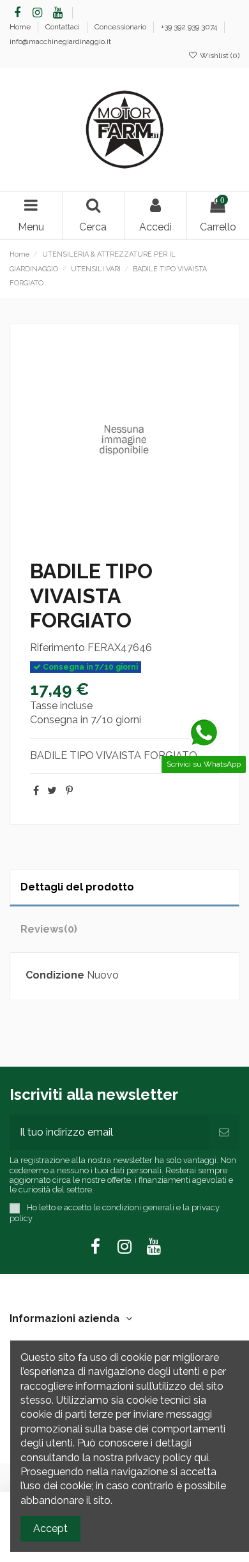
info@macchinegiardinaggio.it (60, 41)
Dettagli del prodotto (77, 887)
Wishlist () (218, 55)
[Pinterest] (69, 791)
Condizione (55, 975)
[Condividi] (36, 791)
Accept (50, 1528)
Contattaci (63, 26)
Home (21, 26)
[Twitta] (52, 791)
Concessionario (121, 26)
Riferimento (57, 648)
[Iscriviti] (224, 1132)
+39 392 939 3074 (190, 26)
